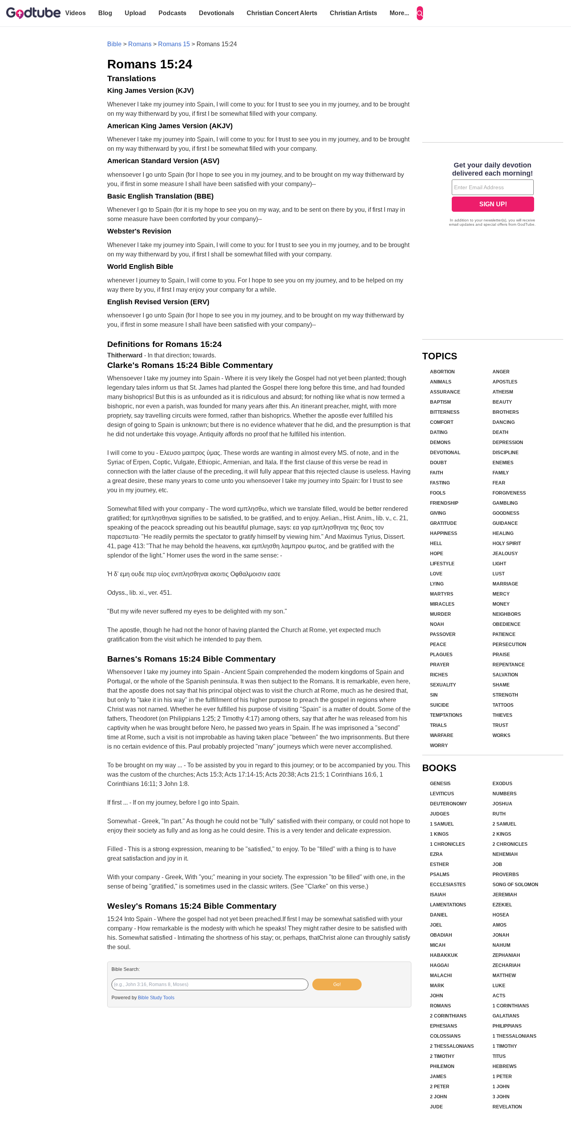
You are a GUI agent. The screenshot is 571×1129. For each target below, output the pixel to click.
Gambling (505, 503)
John (436, 995)
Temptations (446, 715)
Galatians (506, 1016)
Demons (440, 442)
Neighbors (507, 614)
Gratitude (443, 523)
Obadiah (441, 935)
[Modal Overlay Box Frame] (492, 195)
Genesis (440, 783)
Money (501, 604)
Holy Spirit (507, 543)
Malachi (441, 975)
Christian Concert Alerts (282, 13)
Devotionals (216, 13)
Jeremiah (505, 894)
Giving (438, 513)
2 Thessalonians (452, 1046)
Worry (439, 745)
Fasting (440, 483)
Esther (439, 864)
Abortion (442, 372)
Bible (114, 44)
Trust (500, 725)
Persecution (509, 644)
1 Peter (502, 1076)
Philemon (442, 1066)
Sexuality (443, 685)
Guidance (505, 523)
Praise (501, 654)
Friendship (444, 503)
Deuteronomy (448, 804)
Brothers (506, 412)
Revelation (507, 1107)
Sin (434, 695)
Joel (436, 925)
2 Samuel (504, 824)
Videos (75, 13)
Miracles (442, 604)
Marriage (505, 584)
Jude (436, 1107)
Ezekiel (502, 905)
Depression (508, 442)
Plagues (441, 654)
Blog (105, 13)
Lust (499, 574)
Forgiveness (509, 493)
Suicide (439, 705)
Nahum (501, 945)
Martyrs (441, 594)
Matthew (504, 975)
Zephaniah (506, 955)
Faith (436, 473)
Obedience (507, 624)
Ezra (436, 854)
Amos (500, 925)
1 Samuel (442, 824)
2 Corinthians (448, 1016)
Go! (337, 984)
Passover (443, 634)
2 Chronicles (510, 844)
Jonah (501, 935)
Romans (139, 44)
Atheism (503, 392)
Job (497, 864)
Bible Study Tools (156, 997)
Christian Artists (353, 13)
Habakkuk (444, 955)
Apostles (505, 382)
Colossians (445, 1036)
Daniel (438, 915)
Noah (437, 624)
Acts (499, 995)
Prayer (439, 664)
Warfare (441, 735)
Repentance (509, 664)
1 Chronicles (447, 844)
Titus (499, 1056)
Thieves (502, 715)
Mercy (501, 594)
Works (501, 735)
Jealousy (505, 553)
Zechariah (507, 965)
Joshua (502, 804)
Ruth (499, 814)
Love (436, 574)
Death (500, 432)
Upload (135, 13)
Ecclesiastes (448, 884)
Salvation (505, 675)
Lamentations (448, 905)
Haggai (439, 965)
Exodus (502, 783)
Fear (499, 483)
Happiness (443, 533)
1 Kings (439, 834)
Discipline (506, 452)
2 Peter (439, 1086)
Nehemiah (505, 854)
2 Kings (502, 834)
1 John (501, 1086)
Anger (501, 372)
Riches (439, 675)
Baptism (440, 402)
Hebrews (505, 1066)
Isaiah (438, 894)
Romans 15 (174, 44)
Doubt (438, 462)
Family (501, 473)
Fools (438, 493)
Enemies (503, 462)
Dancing (504, 422)
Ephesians (443, 1026)
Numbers (505, 793)
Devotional (445, 452)
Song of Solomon (515, 884)
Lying (437, 584)
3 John (501, 1096)
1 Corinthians (511, 1006)
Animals (440, 382)
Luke (499, 985)
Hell (436, 543)
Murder (440, 614)
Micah (438, 945)
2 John (438, 1096)
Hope (436, 553)
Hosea (501, 915)
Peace (438, 644)
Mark (437, 985)
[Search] (420, 13)
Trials (438, 725)
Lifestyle (442, 563)
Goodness (506, 513)
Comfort (441, 422)
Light (499, 563)
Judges (439, 814)
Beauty (502, 402)
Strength (505, 695)
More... (399, 13)
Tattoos (503, 705)
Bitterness (445, 412)
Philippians (507, 1026)
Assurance (445, 392)
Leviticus (442, 793)
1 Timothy (505, 1046)
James (438, 1076)
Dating (438, 432)
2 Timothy (442, 1056)
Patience (504, 634)
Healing (503, 533)
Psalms (439, 874)
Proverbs (506, 874)
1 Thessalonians (514, 1036)
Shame (501, 685)
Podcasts (172, 13)
